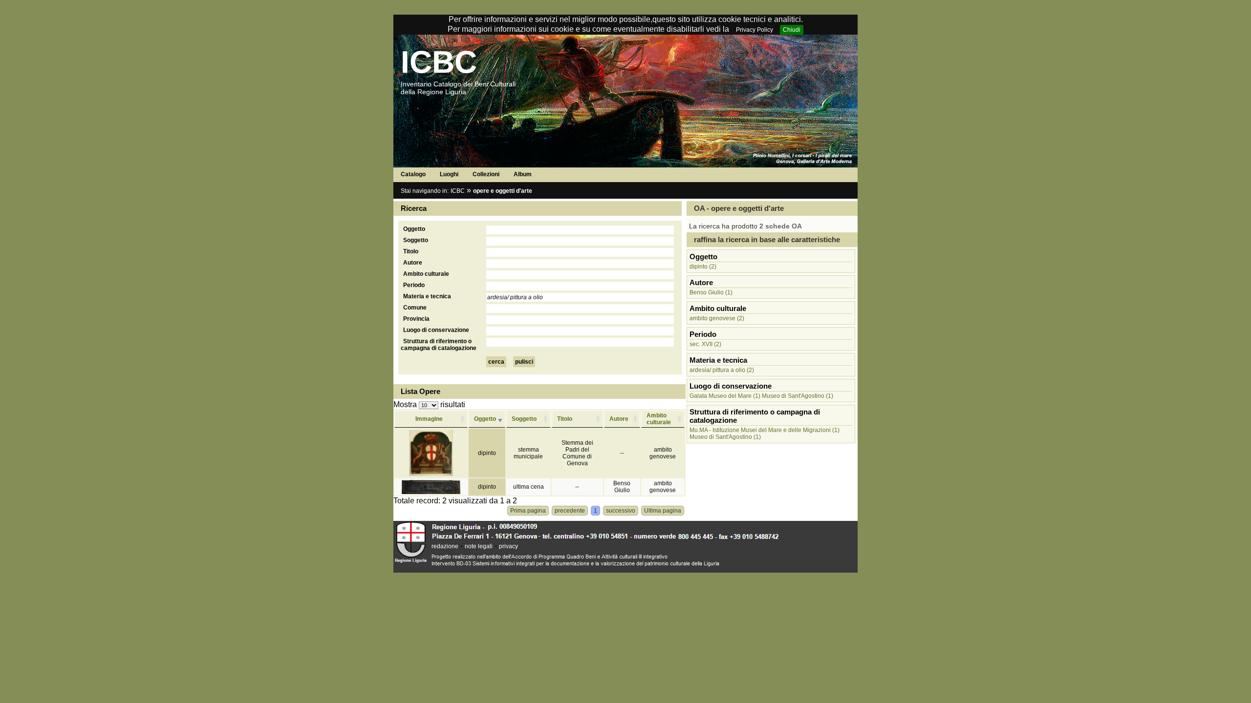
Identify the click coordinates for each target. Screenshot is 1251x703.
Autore (412, 262)
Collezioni (486, 174)
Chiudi (791, 29)
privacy (508, 546)
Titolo (410, 251)
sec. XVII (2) (705, 344)
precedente (570, 510)
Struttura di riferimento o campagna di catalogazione (438, 345)
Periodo (414, 285)
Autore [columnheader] (618, 418)
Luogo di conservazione (436, 330)
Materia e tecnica (427, 296)
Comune (415, 307)
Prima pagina (528, 510)
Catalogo (413, 174)
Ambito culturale (426, 273)
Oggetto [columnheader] (485, 418)
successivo (620, 510)
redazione (444, 546)
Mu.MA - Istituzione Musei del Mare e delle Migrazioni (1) (765, 430)
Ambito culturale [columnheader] (659, 419)
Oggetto (414, 229)
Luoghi (449, 174)
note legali (479, 546)
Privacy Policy (754, 29)
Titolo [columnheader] (564, 418)
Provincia (416, 318)
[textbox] (580, 230)
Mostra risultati (429, 404)
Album (523, 174)
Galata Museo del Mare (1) (725, 396)
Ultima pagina (662, 510)
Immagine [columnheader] (429, 418)
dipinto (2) (703, 266)
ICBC (439, 62)
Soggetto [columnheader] (524, 418)
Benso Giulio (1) (711, 292)
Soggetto (415, 240)
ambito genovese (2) (717, 318)
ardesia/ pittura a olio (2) (722, 370)
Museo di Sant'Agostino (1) (797, 396)
